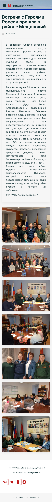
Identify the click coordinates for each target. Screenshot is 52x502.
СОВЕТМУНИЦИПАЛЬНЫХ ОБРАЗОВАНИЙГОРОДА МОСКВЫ (23, 5)
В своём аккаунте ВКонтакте (22, 87)
